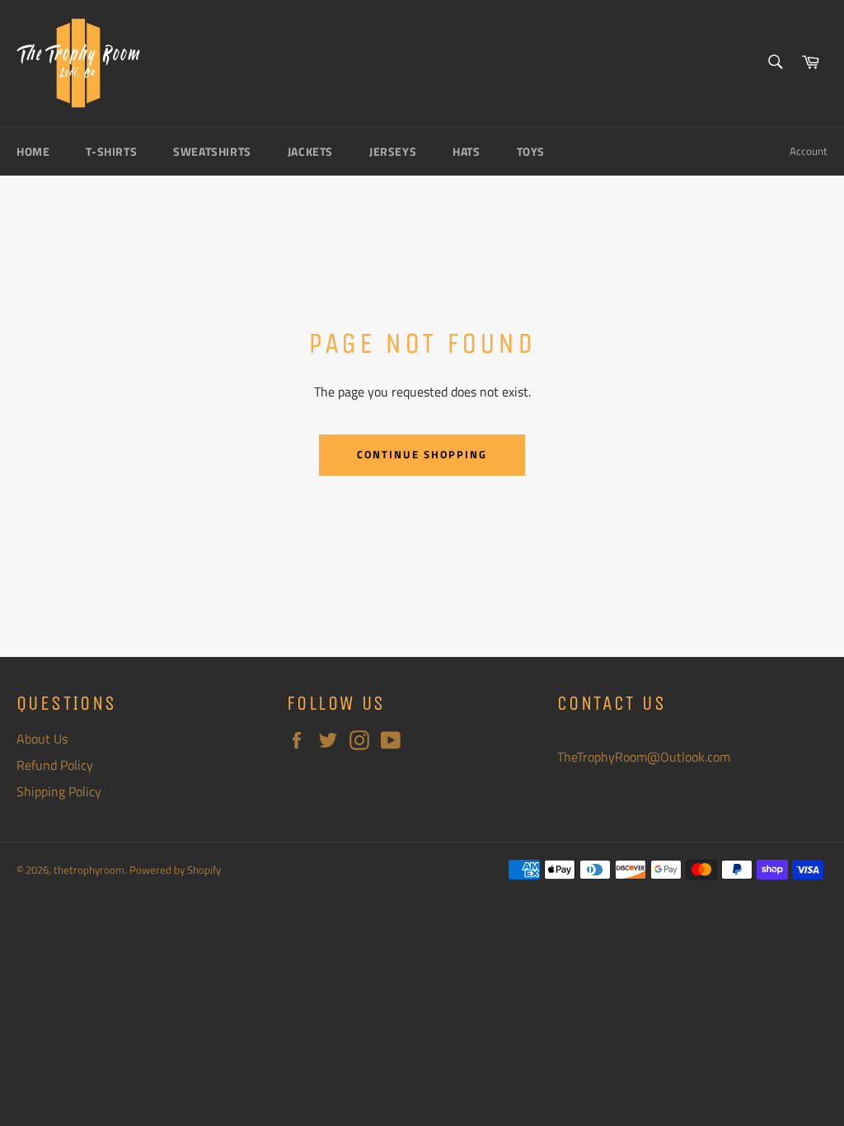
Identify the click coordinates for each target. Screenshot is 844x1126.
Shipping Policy (58, 791)
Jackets (310, 151)
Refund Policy (54, 765)
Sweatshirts (212, 151)
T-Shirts (111, 151)
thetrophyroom (89, 869)
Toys (531, 151)
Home (32, 151)
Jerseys (392, 151)
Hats (466, 151)
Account (809, 151)
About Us (42, 738)
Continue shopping (421, 454)
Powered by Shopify (175, 869)
